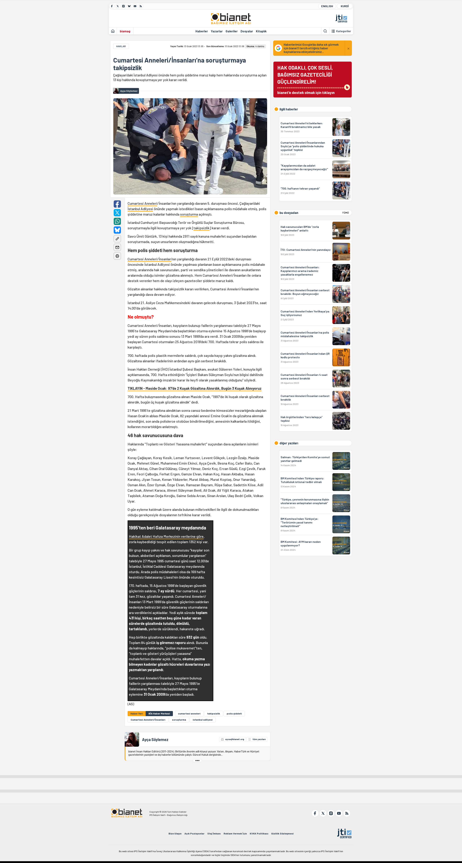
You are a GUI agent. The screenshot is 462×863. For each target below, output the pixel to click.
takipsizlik (201, 228)
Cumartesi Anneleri (142, 203)
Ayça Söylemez (155, 739)
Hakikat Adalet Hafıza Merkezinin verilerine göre (166, 536)
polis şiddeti (234, 713)
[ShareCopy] (117, 238)
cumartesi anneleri (189, 713)
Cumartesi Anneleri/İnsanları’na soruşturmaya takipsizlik (179, 63)
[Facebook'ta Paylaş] (117, 204)
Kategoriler (343, 31)
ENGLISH (327, 6)
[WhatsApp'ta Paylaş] (117, 221)
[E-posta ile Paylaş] (117, 247)
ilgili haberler (289, 109)
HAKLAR (121, 46)
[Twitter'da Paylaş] (117, 212)
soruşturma (189, 214)
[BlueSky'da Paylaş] (117, 230)
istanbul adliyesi (203, 719)
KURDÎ (345, 6)
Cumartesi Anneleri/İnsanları (149, 259)
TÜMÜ (345, 212)
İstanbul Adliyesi (140, 209)
